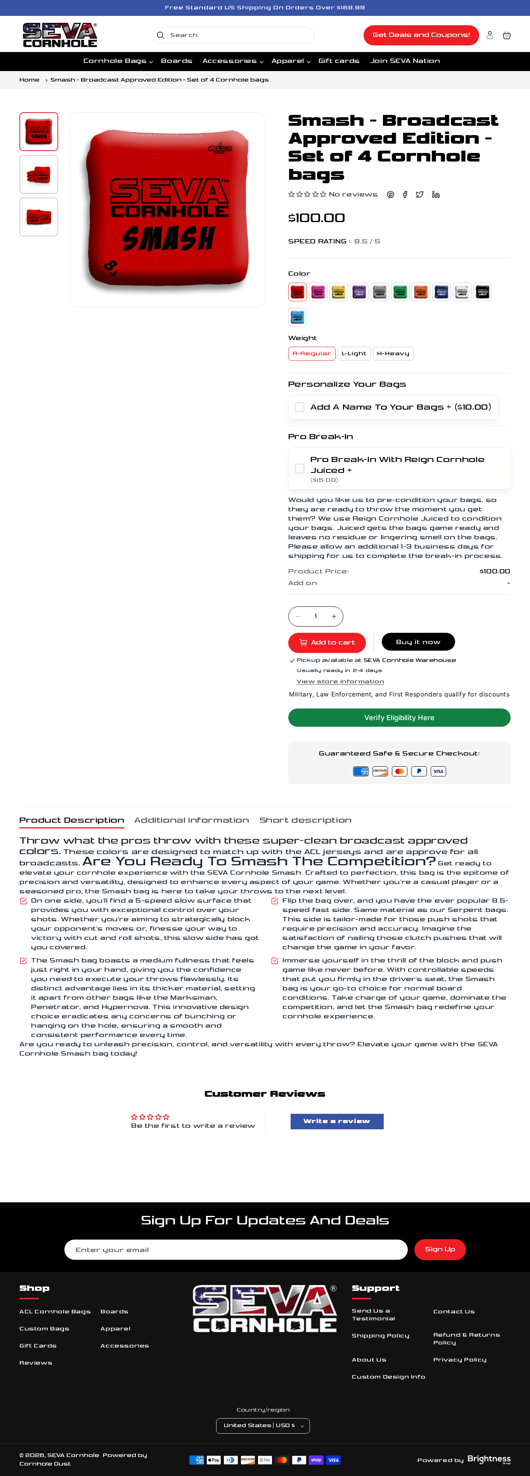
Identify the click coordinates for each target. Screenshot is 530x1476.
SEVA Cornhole (73, 1455)
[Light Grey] (380, 292)
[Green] (400, 292)
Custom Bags (44, 1328)
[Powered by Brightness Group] (489, 1460)
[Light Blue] (297, 317)
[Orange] (421, 292)
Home (29, 80)
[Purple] (359, 292)
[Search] (160, 35)
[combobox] (233, 35)
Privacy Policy (460, 1359)
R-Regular (312, 353)
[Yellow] (338, 292)
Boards (114, 1311)
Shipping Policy (380, 1335)
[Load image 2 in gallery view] (38, 174)
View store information (340, 681)
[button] (506, 35)
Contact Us (454, 1311)
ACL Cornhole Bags (55, 1311)
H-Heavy (393, 353)
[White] (462, 292)
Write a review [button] (336, 1121)
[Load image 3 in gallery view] (38, 217)
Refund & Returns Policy (467, 1339)
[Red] (297, 292)
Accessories (124, 1345)
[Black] (482, 292)
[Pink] (318, 292)
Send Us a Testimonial (373, 1315)
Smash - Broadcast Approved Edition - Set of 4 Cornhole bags (159, 80)
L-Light (354, 353)
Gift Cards (38, 1345)
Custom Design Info (388, 1377)
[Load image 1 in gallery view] (38, 131)
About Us (369, 1359)
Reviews (35, 1363)
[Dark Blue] (441, 292)
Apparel (115, 1328)
